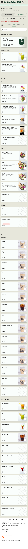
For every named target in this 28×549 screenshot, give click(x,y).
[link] (8, 25)
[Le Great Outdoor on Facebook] (9, 532)
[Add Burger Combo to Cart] (25, 122)
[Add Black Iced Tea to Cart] (25, 429)
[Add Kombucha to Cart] (25, 482)
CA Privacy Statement (7, 542)
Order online (5, 529)
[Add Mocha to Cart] (25, 289)
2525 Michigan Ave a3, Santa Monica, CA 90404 (13, 523)
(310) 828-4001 (5, 522)
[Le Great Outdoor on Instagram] (3, 532)
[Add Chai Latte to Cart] (25, 341)
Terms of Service (6, 540)
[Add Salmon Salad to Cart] (25, 168)
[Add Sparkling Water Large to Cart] (25, 492)
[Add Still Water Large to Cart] (25, 503)
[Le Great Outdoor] (10, 2)
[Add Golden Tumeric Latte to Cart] (25, 331)
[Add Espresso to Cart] (25, 257)
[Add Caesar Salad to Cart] (25, 157)
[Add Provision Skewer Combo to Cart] (25, 132)
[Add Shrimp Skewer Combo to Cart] (25, 111)
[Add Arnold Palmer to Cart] (25, 408)
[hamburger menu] (2, 2)
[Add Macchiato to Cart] (25, 373)
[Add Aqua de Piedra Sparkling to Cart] (25, 513)
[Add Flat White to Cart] (25, 383)
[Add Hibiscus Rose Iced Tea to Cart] (25, 471)
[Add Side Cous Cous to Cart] (25, 200)
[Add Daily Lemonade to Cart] (25, 59)
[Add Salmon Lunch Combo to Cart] (25, 70)
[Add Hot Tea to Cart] (25, 320)
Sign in (24, 2)
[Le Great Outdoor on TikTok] (5, 532)
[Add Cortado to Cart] (25, 362)
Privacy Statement (15, 540)
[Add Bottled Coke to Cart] (25, 440)
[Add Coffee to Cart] (25, 246)
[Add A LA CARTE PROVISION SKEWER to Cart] (25, 143)
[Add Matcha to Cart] (25, 299)
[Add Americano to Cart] (25, 352)
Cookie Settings (17, 542)
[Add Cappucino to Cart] (25, 268)
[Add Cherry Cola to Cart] (25, 450)
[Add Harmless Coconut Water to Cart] (25, 461)
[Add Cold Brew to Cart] (25, 310)
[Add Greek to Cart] (25, 178)
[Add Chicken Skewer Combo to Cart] (25, 101)
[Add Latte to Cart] (25, 278)
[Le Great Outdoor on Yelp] (7, 532)
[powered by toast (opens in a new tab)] (7, 537)
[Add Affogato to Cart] (25, 394)
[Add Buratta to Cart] (25, 189)
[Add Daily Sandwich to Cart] (25, 214)
